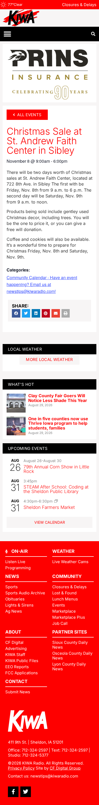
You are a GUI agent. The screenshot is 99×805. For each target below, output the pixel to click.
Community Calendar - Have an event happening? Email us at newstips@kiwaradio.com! (42, 284)
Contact (16, 681)
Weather (63, 551)
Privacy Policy (21, 768)
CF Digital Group (65, 768)
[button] (7, 34)
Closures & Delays (79, 4)
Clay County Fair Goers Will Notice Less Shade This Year (57, 398)
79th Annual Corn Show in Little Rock (56, 469)
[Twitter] (25, 791)
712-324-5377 (35, 755)
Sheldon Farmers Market (49, 507)
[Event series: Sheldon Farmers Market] (56, 501)
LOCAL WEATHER (25, 349)
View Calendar (49, 522)
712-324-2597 (35, 750)
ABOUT (13, 632)
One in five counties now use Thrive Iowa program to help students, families (58, 423)
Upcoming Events (28, 448)
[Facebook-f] (13, 791)
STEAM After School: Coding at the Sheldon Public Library (55, 489)
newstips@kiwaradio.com (54, 776)
